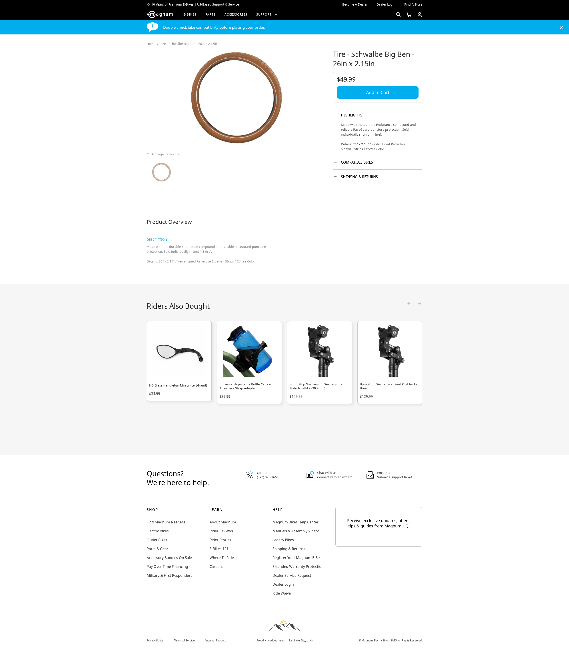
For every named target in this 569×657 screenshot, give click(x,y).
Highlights (351, 115)
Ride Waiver (282, 593)
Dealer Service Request (291, 575)
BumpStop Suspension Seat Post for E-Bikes (388, 386)
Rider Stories (220, 539)
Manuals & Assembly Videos (296, 531)
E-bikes (189, 14)
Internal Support (215, 640)
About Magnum (223, 522)
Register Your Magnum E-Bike (297, 557)
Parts (210, 14)
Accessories (235, 14)
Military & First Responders (169, 575)
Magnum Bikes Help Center (295, 522)
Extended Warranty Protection (298, 566)
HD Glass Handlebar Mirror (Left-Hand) (178, 385)
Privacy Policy (155, 640)
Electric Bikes (158, 531)
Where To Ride (222, 557)
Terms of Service (184, 640)
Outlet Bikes (157, 539)
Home (151, 44)
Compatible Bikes (357, 162)
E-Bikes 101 (219, 548)
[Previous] (409, 303)
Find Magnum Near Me (166, 522)
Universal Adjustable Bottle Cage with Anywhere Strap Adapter (247, 386)
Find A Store (413, 4)
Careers (216, 566)
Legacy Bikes (283, 539)
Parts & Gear (157, 548)
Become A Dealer (355, 4)
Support (264, 14)
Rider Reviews (221, 531)
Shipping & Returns (359, 176)
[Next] (419, 303)
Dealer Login (386, 4)
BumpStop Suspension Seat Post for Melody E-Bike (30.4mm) (316, 386)
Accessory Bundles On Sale (169, 557)
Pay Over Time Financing (167, 566)
